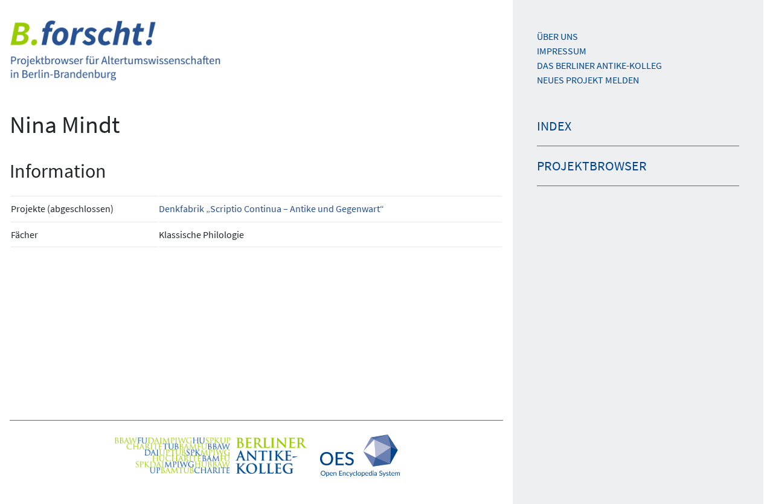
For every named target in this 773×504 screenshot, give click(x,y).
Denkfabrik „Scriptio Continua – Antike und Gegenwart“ (271, 208)
